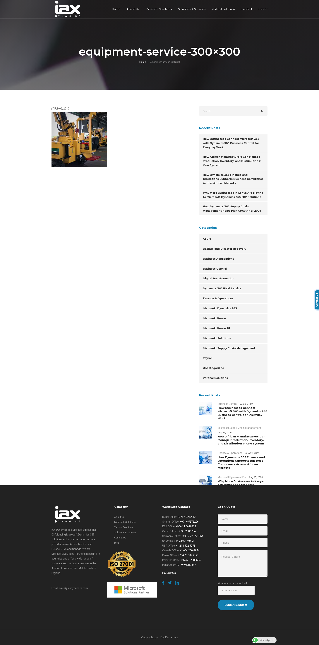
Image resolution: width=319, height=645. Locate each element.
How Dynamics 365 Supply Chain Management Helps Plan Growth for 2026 (232, 208)
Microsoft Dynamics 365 (220, 308)
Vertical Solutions (223, 9)
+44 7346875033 (184, 540)
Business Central (215, 268)
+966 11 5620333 (186, 526)
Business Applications (218, 258)
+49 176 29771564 (192, 536)
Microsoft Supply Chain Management (229, 348)
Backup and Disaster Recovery (224, 248)
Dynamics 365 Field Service (222, 288)
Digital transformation (218, 278)
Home (116, 9)
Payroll (207, 358)
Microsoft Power (214, 318)
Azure (207, 238)
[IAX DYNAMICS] (67, 9)
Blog (116, 542)
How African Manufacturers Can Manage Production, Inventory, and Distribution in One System (232, 161)
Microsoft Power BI (216, 328)
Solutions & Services (191, 9)
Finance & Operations (218, 298)
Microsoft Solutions (159, 9)
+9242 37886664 (191, 560)
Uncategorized (213, 368)
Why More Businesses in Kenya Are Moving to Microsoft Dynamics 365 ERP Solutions (233, 195)
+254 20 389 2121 (188, 555)
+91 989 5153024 (186, 564)
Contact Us (120, 537)
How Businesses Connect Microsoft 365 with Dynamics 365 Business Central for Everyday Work (231, 143)
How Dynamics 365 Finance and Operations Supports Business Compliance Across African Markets (233, 179)
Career (262, 9)
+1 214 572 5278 (185, 545)
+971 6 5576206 (189, 521)
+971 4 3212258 (186, 516)
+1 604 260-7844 (190, 550)
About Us (133, 9)
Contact (246, 9)
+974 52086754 (186, 531)
